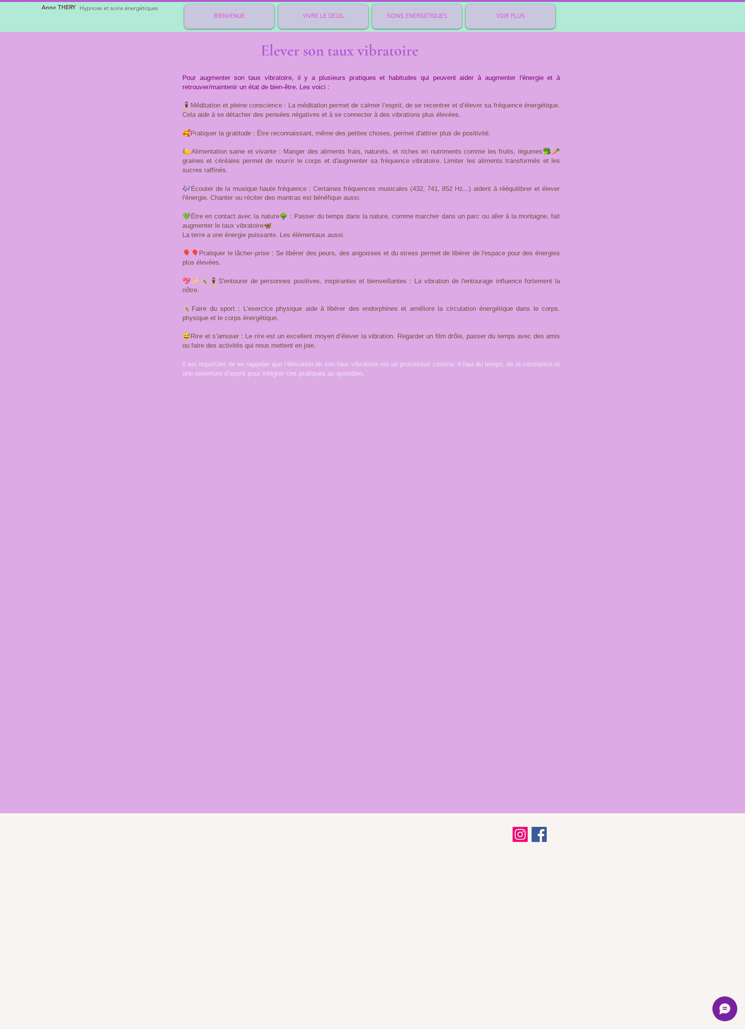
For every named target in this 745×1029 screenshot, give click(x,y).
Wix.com (387, 1025)
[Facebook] (539, 834)
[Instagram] (520, 834)
